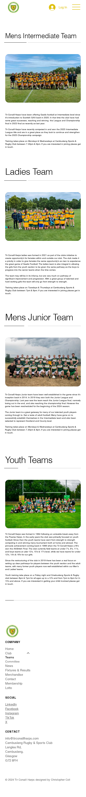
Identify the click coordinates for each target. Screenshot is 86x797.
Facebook (12, 709)
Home (9, 649)
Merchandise (14, 674)
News (9, 666)
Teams (9, 657)
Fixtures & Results (17, 670)
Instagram (12, 713)
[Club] (28, 653)
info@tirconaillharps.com (22, 738)
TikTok (9, 717)
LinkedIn (11, 704)
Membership (13, 683)
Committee (12, 661)
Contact (10, 679)
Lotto (8, 688)
